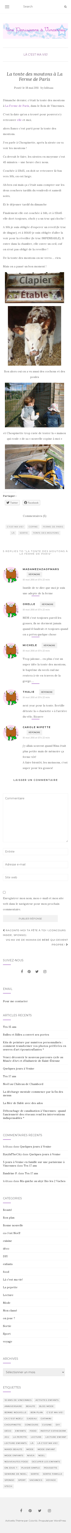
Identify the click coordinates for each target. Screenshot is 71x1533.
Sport (7, 1333)
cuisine (7, 1241)
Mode (6, 1303)
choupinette (13, 1424)
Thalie (29, 691)
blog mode (46, 1406)
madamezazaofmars (41, 569)
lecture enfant (56, 1437)
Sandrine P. (10, 1173)
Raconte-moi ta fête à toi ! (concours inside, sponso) (34, 933)
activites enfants (47, 1400)
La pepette (10, 1287)
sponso (9, 1480)
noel (41, 1455)
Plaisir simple (30, 1468)
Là (13, 533)
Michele (30, 645)
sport (22, 1480)
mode (30, 1449)
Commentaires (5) (34, 516)
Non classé (10, 1310)
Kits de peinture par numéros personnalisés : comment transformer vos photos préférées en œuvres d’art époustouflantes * (34, 1046)
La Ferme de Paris (17, 106)
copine (33, 526)
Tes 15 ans (9, 1027)
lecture (36, 1437)
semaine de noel (16, 1474)
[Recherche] (65, 7)
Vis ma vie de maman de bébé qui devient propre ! (37, 942)
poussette (50, 1468)
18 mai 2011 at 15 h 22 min (36, 579)
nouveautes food (16, 1461)
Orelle (29, 604)
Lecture (8, 1295)
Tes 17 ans (9, 1076)
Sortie (7, 1326)
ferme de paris (53, 526)
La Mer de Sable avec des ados (23, 1103)
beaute (30, 1406)
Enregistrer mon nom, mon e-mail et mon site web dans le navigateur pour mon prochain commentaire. (33, 903)
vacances (36, 1480)
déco (6, 1248)
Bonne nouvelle (13, 1225)
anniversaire (13, 1406)
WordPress (60, 1520)
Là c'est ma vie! (35, 54)
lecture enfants (16, 1443)
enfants (8, 1264)
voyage (7, 1341)
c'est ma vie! (15, 526)
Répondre (34, 574)
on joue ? (9, 1318)
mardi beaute (13, 1449)
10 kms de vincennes (18, 1400)
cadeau (32, 1418)
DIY (5, 1256)
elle (19, 120)
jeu (7, 1437)
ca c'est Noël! (11, 1233)
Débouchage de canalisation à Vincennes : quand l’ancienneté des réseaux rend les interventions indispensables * (34, 1114)
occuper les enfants (46, 1461)
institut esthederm (53, 1431)
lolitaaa (48, 88)
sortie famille (52, 1474)
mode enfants (14, 1455)
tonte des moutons (46, 533)
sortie (24, 533)
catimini (46, 1418)
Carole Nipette (37, 727)
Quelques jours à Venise (18, 1068)
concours (31, 1424)
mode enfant (46, 1449)
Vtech (8, 1486)
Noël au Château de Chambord (23, 1084)
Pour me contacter (15, 1001)
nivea (31, 1455)
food (6, 1272)
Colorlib (33, 1520)
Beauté (7, 1210)
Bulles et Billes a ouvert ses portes (26, 1034)
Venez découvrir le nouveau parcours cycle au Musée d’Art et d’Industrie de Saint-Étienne (33, 1059)
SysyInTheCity (12, 1154)
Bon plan (8, 1217)
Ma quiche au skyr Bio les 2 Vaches (42, 1181)
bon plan (37, 1412)
